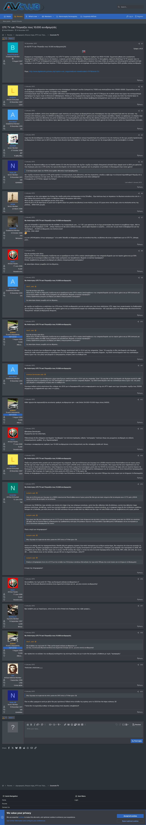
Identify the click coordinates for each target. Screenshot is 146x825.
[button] (38, 16)
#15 (141, 484)
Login (76, 800)
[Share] (139, 44)
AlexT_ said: (30, 286)
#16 (141, 579)
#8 (142, 251)
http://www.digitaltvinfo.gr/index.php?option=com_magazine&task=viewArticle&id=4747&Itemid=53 (64, 71)
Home (4, 800)
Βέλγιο (20, 626)
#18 (141, 632)
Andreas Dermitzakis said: (35, 374)
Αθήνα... (19, 345)
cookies (21, 817)
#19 (141, 665)
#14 (141, 455)
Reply (141, 80)
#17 (142, 606)
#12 (141, 399)
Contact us (6, 807)
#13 (141, 429)
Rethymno (19, 238)
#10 (141, 321)
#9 (142, 277)
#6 (142, 193)
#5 (142, 162)
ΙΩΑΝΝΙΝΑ (18, 182)
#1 (142, 43)
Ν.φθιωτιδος (18, 156)
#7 (142, 217)
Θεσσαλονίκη (17, 271)
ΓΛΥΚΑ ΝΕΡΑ (18, 685)
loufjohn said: (30, 493)
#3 (142, 111)
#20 (141, 691)
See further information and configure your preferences (26, 821)
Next (10, 38)
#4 (142, 135)
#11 (142, 365)
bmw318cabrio (9, 30)
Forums (4, 803)
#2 (142, 86)
